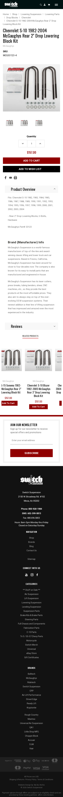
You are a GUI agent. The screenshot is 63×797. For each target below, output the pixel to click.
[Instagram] (32, 575)
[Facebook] (5, 177)
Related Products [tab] (30, 335)
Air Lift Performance (31, 695)
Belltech (31, 674)
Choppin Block (31, 736)
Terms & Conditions (45, 780)
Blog (31, 546)
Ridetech (31, 682)
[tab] (31, 189)
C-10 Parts (31, 632)
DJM (31, 744)
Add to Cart (36, 406)
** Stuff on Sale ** (31, 590)
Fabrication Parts (31, 628)
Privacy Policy (30, 780)
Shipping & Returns (16, 780)
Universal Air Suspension (31, 723)
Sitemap (31, 559)
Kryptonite (31, 707)
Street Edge (31, 699)
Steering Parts (31, 619)
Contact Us (32, 550)
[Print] (15, 177)
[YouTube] (26, 575)
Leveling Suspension (31, 607)
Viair (31, 748)
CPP (32, 691)
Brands (31, 542)
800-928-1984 (35, 509)
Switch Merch (31, 645)
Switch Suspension (31, 686)
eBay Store (31, 653)
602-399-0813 (34, 513)
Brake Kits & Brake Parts (31, 615)
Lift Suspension (31, 598)
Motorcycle (31, 640)
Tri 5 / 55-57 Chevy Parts (31, 636)
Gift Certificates (31, 657)
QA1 (31, 727)
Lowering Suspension (31, 602)
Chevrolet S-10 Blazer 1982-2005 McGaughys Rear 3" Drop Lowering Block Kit (36, 390)
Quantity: (31, 136)
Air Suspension (32, 594)
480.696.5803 (33, 518)
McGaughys (31, 678)
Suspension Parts (31, 611)
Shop (31, 538)
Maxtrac (31, 719)
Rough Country (31, 715)
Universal (31, 649)
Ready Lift (31, 703)
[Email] (10, 177)
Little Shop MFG (31, 731)
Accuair (31, 740)
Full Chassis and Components (31, 624)
